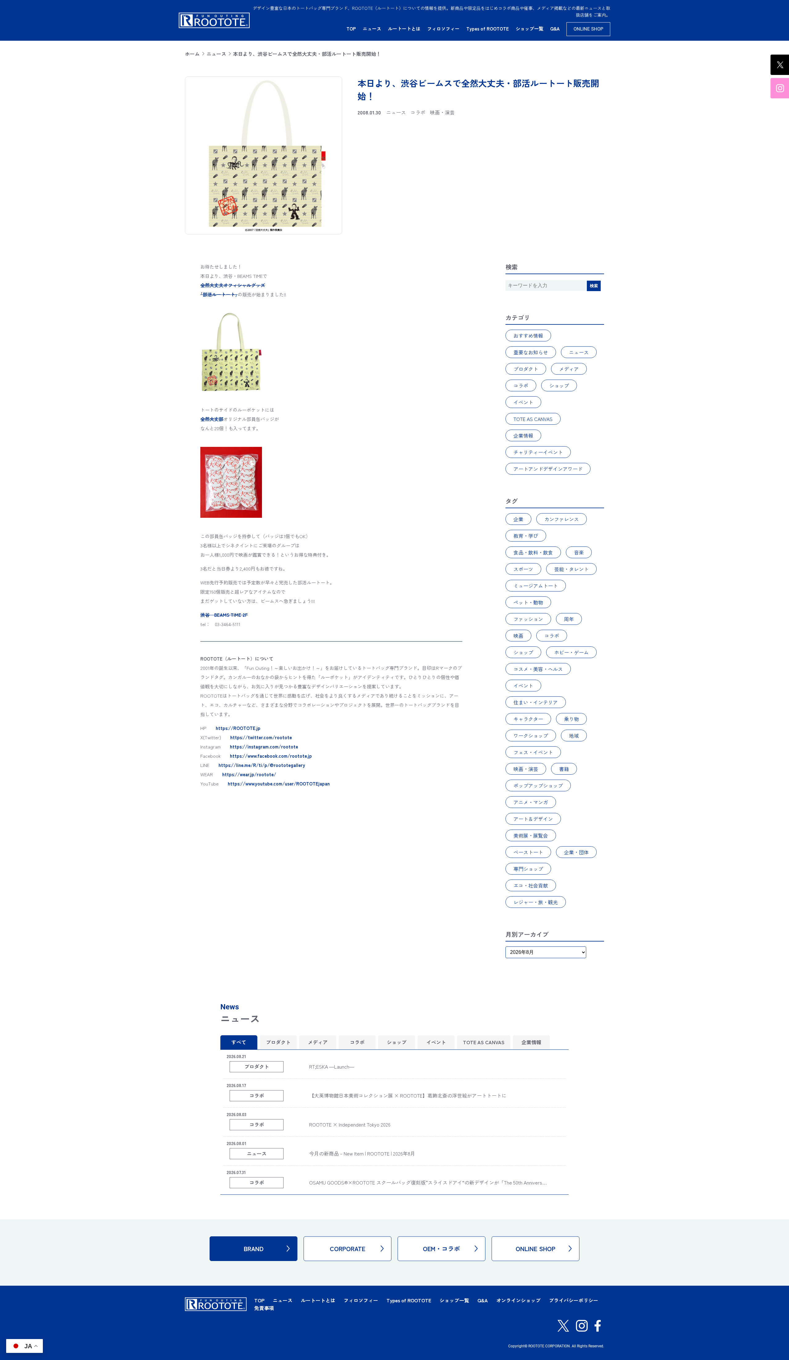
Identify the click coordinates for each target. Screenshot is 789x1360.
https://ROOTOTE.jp (238, 728)
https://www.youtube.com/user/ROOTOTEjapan (279, 783)
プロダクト (525, 369)
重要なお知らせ (530, 352)
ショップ (559, 385)
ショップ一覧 (529, 28)
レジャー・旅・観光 (535, 902)
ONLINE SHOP (588, 29)
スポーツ (523, 569)
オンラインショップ (518, 1300)
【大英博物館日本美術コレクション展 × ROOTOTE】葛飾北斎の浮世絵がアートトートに (407, 1095)
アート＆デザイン (533, 818)
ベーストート (528, 852)
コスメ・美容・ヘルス (538, 669)
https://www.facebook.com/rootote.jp (271, 755)
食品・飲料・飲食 (533, 552)
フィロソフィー (443, 28)
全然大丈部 (211, 419)
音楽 (579, 552)
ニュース (372, 28)
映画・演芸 (525, 769)
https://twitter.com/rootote (261, 737)
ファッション (528, 619)
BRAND (254, 1248)
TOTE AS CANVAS (533, 418)
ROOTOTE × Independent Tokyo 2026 (349, 1124)
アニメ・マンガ (530, 802)
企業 (518, 519)
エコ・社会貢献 (530, 885)
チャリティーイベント (538, 452)
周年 (569, 619)
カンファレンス (561, 519)
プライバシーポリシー (573, 1300)
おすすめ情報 (528, 335)
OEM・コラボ (441, 1248)
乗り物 (571, 719)
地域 (574, 735)
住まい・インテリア (535, 702)
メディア (569, 369)
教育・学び (525, 535)
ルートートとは (404, 28)
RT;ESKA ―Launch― (331, 1066)
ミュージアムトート (535, 585)
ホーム (192, 53)
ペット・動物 (528, 602)
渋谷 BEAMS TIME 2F (224, 615)
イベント (523, 402)
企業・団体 (576, 852)
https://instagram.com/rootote (264, 746)
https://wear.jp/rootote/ (249, 774)
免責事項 (264, 1308)
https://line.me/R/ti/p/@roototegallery (262, 765)
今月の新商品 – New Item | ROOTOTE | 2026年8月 (362, 1153)
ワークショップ (530, 735)
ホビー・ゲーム (571, 652)
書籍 (564, 769)
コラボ (520, 385)
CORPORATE (347, 1248)
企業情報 (523, 435)
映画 (518, 635)
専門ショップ (528, 868)
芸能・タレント (571, 569)
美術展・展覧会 (530, 835)
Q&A (555, 28)
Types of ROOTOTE (487, 28)
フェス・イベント (533, 752)
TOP (351, 28)
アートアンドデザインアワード (548, 468)
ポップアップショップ (538, 785)
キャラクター (528, 719)
